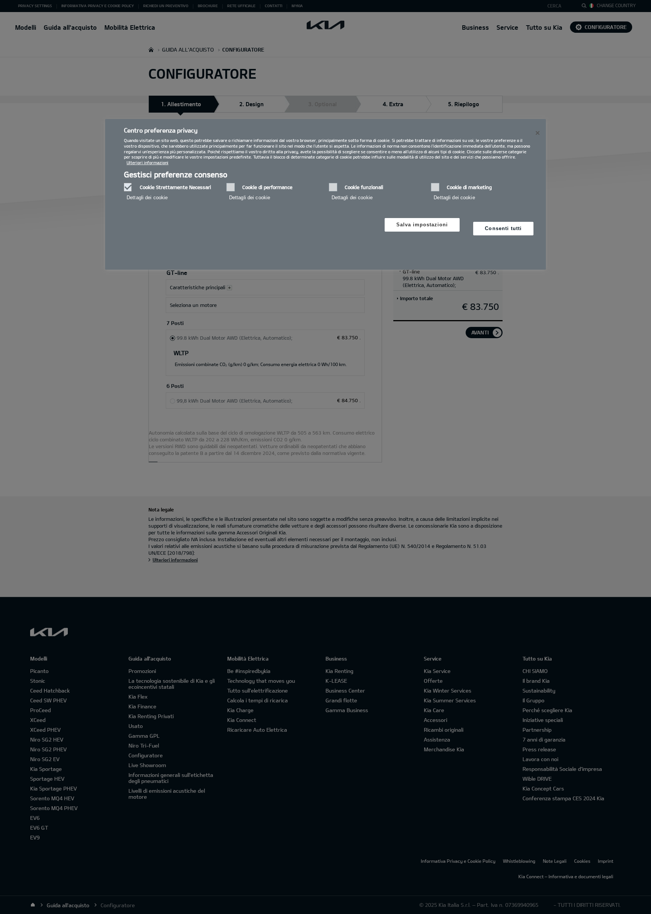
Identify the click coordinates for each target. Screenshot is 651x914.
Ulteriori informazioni (147, 162)
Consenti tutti (503, 228)
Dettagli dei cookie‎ (147, 197)
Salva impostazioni (422, 224)
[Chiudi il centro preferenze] (537, 133)
